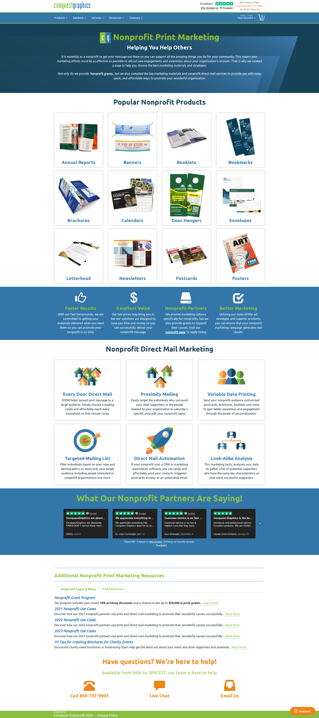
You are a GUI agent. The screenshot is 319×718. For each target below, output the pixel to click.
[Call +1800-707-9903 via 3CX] (89, 686)
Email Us (230, 695)
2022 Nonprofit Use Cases (75, 620)
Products (59, 17)
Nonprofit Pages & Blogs (78, 589)
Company (135, 17)
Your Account (245, 16)
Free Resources (112, 589)
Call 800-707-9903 (89, 695)
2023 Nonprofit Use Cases (75, 631)
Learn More (210, 603)
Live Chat (159, 695)
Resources (115, 17)
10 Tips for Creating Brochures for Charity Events (93, 642)
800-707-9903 (255, 6)
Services (97, 17)
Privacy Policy (108, 715)
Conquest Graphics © (73, 715)
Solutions (78, 17)
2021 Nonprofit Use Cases (75, 609)
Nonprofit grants (101, 73)
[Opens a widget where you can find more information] (302, 711)
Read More (232, 614)
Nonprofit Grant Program (74, 598)
